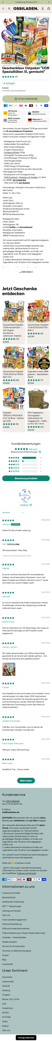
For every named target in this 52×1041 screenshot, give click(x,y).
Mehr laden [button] (26, 780)
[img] (8, 520)
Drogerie (6, 995)
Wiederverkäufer (9, 942)
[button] (8, 77)
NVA (4, 1003)
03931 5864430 (13, 801)
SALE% (5, 1012)
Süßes (5, 1021)
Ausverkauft (7, 964)
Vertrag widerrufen (26, 1038)
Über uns (6, 915)
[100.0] (25, 495)
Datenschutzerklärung (12, 924)
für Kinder (6, 1017)
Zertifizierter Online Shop (13, 902)
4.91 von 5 (33, 449)
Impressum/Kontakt (11, 893)
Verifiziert (24, 505)
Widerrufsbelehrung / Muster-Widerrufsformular (23, 933)
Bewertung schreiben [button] (26, 478)
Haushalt (6, 986)
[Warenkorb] (49, 8)
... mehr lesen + (26, 271)
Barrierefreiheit (8, 897)
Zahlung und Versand (26, 873)
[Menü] (3, 8)
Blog (4, 959)
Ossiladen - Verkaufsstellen (14, 937)
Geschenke (7, 977)
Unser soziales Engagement (14, 919)
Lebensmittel (8, 981)
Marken (5, 1026)
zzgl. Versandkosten (18, 91)
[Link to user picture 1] (9, 669)
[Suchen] (9, 8)
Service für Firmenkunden (13, 946)
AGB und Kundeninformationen (16, 928)
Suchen (5, 955)
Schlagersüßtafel (11, 152)
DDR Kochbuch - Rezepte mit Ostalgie (21, 177)
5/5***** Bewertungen (11, 906)
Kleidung (6, 990)
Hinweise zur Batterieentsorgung (16, 950)
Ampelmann (7, 1008)
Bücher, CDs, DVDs (10, 999)
